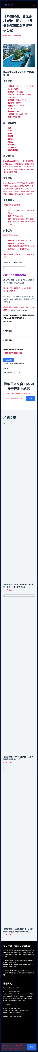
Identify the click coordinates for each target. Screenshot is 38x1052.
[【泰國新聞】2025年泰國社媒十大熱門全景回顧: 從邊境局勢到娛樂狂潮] (19, 846)
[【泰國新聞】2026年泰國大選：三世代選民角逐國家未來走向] (19, 673)
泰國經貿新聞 (17, 36)
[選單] (34, 5)
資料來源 (6, 262)
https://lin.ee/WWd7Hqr (17, 310)
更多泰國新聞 (17, 262)
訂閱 (30, 398)
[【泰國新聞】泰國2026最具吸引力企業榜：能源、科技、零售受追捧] (19, 501)
